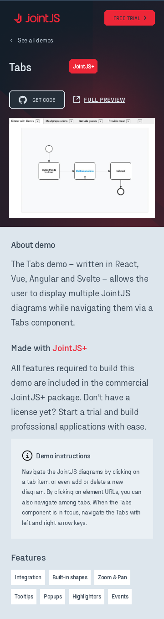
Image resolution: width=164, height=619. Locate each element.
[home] (34, 18)
